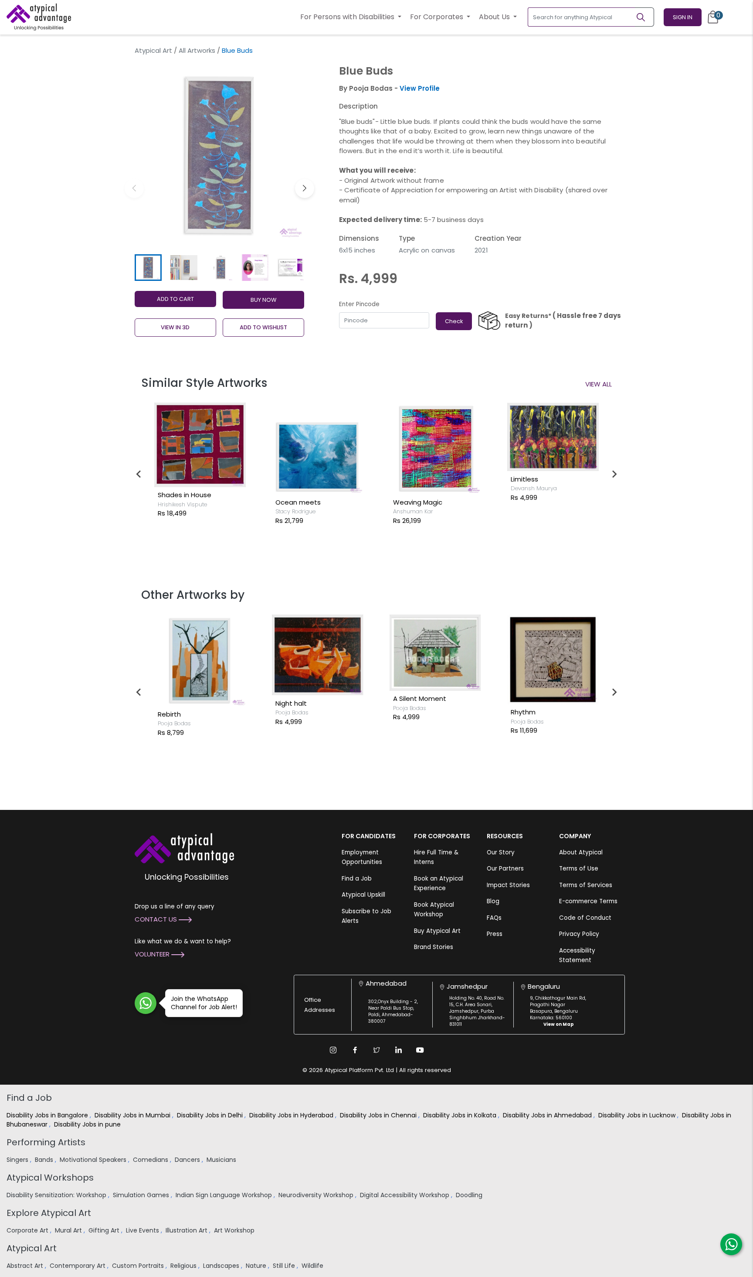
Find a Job (357, 878)
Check (454, 321)
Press (494, 934)
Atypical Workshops (50, 1177)
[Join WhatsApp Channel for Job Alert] (145, 1003)
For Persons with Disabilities (348, 17)
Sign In (682, 17)
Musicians (222, 1159)
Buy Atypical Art (437, 931)
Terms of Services (585, 885)
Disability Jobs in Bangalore (48, 1115)
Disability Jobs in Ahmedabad (548, 1115)
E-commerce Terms (588, 901)
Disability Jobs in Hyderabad (292, 1115)
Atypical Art (153, 50)
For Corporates (437, 17)
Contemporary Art (78, 1265)
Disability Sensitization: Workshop (57, 1195)
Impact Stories (508, 885)
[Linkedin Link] (398, 1049)
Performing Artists (46, 1142)
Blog (493, 901)
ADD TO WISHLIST (263, 327)
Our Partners (505, 868)
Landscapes (222, 1265)
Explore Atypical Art (49, 1213)
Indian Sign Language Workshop (225, 1195)
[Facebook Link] (354, 1049)
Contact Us (157, 919)
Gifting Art (104, 1230)
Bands (45, 1159)
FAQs (494, 918)
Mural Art (69, 1230)
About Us (495, 17)
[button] (304, 188)
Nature (257, 1265)
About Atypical (581, 852)
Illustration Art (187, 1230)
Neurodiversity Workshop (316, 1195)
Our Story (501, 852)
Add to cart (175, 299)
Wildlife (313, 1265)
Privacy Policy (579, 934)
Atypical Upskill (363, 895)
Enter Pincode (359, 304)
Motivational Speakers (94, 1159)
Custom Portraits (139, 1265)
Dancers (188, 1159)
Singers (18, 1159)
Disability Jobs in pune (88, 1124)
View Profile (420, 88)
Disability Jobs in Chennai (379, 1115)
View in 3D (175, 327)
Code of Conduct (585, 918)
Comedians (151, 1159)
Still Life (285, 1265)
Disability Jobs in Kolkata (460, 1115)
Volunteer (153, 954)
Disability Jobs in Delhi (210, 1115)
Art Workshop (235, 1230)
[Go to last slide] (139, 474)
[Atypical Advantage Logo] (184, 847)
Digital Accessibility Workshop (405, 1195)
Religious (184, 1265)
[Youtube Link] (420, 1049)
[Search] (644, 17)
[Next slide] (614, 474)
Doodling (470, 1195)
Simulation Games (142, 1195)
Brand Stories (433, 947)
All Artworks (197, 50)
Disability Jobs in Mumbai (133, 1115)
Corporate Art (28, 1230)
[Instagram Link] (333, 1049)
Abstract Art (26, 1265)
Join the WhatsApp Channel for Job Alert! (204, 1002)
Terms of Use (578, 868)
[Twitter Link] (376, 1049)
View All (598, 384)
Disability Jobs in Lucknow (637, 1115)
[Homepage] (39, 17)
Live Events (143, 1230)
